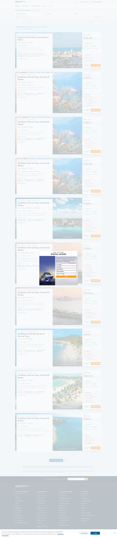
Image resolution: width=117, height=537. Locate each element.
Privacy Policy (5, 535)
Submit (66, 276)
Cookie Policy (60, 534)
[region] (58, 533)
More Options (84, 533)
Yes (58, 274)
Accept (95, 533)
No (63, 274)
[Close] (115, 533)
